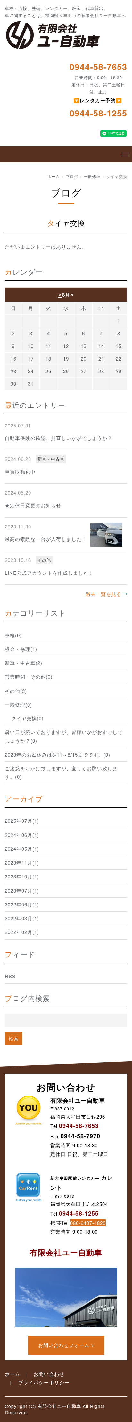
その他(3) (16, 690)
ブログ (72, 176)
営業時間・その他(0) (29, 676)
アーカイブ (24, 798)
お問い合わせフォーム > (66, 1345)
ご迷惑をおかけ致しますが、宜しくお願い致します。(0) (61, 772)
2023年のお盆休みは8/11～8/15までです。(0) (57, 754)
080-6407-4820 (88, 1222)
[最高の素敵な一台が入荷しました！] (106, 535)
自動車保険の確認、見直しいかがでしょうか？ (58, 438)
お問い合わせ (49, 1374)
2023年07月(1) (22, 890)
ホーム (53, 176)
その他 (44, 560)
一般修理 (92, 176)
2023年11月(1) (22, 862)
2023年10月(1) (22, 876)
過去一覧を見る (103, 594)
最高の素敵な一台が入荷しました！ (46, 539)
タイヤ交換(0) (27, 718)
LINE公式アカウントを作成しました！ (49, 572)
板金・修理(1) (21, 649)
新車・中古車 (50, 459)
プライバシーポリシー (44, 1382)
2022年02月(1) (22, 932)
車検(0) (13, 635)
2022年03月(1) (22, 918)
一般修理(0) (18, 704)
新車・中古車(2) (23, 662)
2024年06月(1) (22, 834)
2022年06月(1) (22, 904)
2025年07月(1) (22, 820)
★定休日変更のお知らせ (33, 505)
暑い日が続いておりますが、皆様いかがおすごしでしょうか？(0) (64, 736)
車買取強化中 (20, 471)
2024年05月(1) (22, 848)
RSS (10, 976)
